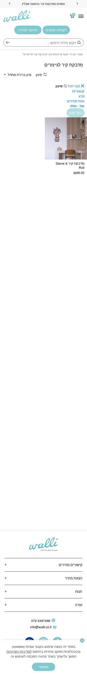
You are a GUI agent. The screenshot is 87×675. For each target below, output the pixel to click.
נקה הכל (73, 86)
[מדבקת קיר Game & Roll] (66, 138)
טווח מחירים (75, 103)
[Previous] (77, 4)
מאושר (43, 666)
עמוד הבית (76, 54)
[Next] (9, 4)
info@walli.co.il (40, 626)
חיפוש (8, 42)
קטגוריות (78, 91)
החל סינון (76, 112)
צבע (81, 96)
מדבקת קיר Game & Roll (70, 165)
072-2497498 (40, 620)
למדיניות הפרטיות (19, 651)
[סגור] (82, 640)
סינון (39, 74)
